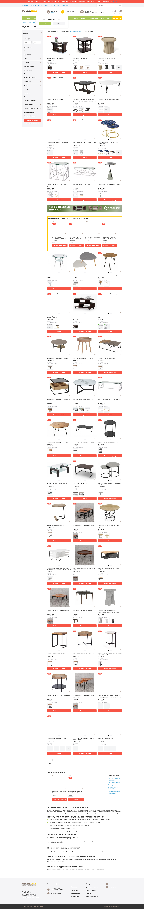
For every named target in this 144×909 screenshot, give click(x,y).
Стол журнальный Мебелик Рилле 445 (108, 905)
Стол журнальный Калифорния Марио (57, 358)
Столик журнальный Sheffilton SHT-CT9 (83, 823)
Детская (83, 18)
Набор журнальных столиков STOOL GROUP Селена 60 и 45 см (59, 316)
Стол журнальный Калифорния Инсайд (83, 442)
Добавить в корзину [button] (59, 72)
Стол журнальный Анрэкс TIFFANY (107, 823)
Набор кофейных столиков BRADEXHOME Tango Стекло (109, 142)
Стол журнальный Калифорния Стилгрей (84, 275)
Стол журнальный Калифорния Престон (108, 99)
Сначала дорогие (64, 31)
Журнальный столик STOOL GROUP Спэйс (58, 695)
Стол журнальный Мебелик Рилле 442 (83, 610)
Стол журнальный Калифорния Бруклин (58, 738)
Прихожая (75, 18)
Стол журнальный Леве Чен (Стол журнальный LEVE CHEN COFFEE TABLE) (108, 611)
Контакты (33, 5)
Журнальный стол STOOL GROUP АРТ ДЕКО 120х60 (58, 905)
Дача (102, 18)
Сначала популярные (76, 31)
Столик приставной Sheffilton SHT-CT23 (57, 525)
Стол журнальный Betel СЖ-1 (105, 738)
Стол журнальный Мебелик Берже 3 (82, 905)
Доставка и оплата (43, 5)
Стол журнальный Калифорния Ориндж (83, 864)
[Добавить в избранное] (70, 55)
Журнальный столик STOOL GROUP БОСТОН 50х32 (109, 316)
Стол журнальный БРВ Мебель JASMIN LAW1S (108, 568)
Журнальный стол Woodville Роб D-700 (83, 399)
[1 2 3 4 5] (59, 262)
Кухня (29, 18)
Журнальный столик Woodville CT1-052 (57, 483)
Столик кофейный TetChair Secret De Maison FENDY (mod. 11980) (110, 653)
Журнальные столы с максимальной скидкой (68, 218)
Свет (108, 18)
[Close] (41, 32)
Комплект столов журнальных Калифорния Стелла (109, 483)
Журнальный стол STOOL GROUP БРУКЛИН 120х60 (109, 400)
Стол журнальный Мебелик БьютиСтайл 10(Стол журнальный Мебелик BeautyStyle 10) (109, 696)
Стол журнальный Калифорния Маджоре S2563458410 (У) (75, 237)
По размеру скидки (88, 31)
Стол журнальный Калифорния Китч (108, 358)
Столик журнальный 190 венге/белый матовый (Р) (109, 237)
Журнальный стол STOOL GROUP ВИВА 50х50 (85, 142)
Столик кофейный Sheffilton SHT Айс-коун (109, 184)
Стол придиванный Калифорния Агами (57, 780)
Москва (53, 12)
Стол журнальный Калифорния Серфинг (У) (59, 237)
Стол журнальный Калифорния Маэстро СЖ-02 (109, 781)
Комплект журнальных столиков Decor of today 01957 (84, 526)
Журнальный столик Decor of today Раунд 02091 (84, 568)
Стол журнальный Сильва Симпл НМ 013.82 (110, 864)
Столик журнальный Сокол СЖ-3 (56, 58)
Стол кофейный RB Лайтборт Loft (56, 653)
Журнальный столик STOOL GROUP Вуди (83, 358)
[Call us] (62, 12)
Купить (84, 72)
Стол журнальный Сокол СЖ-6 (81, 316)
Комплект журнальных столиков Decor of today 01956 (84, 696)
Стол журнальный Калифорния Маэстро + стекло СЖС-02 (84, 738)
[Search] (120, 5)
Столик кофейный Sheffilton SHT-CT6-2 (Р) (92, 237)
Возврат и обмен (55, 5)
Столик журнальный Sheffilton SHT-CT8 (57, 823)
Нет (58, 23)
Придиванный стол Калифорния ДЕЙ (83, 780)
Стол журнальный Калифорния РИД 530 (108, 275)
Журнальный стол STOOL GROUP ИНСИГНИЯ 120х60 (81, 185)
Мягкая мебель (93, 18)
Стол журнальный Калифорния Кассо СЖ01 (59, 399)
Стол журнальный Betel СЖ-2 (80, 58)
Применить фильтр (32, 120)
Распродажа (117, 18)
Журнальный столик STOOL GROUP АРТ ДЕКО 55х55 (57, 185)
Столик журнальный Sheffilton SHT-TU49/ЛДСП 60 (109, 526)
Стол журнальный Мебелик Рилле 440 (57, 142)
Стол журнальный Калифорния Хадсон (57, 864)
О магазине (25, 5)
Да (45, 23)
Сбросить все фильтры (32, 123)
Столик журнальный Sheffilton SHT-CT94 (108, 58)
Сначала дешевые (53, 31)
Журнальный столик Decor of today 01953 (58, 610)
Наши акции (65, 5)
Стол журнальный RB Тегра (80, 483)
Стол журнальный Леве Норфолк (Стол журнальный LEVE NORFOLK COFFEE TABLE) (59, 568)
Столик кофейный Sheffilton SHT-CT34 (108, 442)
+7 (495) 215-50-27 (69, 12)
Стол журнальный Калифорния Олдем (57, 442)
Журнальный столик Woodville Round (57, 275)
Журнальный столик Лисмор (55, 99)
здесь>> (115, 1)
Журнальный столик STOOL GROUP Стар (83, 653)
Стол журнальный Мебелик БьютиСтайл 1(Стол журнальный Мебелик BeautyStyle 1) (84, 100)
